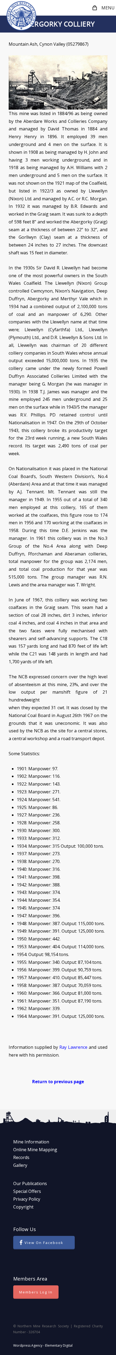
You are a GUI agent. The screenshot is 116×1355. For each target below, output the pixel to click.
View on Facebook (44, 1242)
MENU (108, 8)
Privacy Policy (26, 1199)
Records (21, 1157)
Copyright (23, 1207)
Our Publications (30, 1183)
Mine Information (31, 1142)
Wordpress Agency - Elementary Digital (43, 1345)
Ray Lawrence (73, 1047)
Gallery (20, 1165)
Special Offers (27, 1191)
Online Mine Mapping (35, 1150)
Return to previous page (58, 1082)
